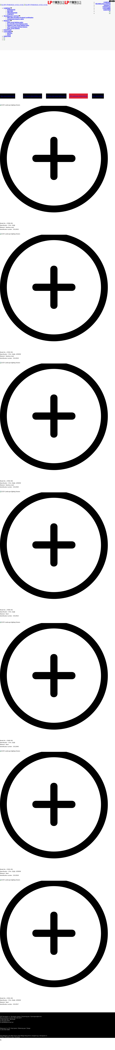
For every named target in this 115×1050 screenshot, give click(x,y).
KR (110, 1)
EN (113, 1)
